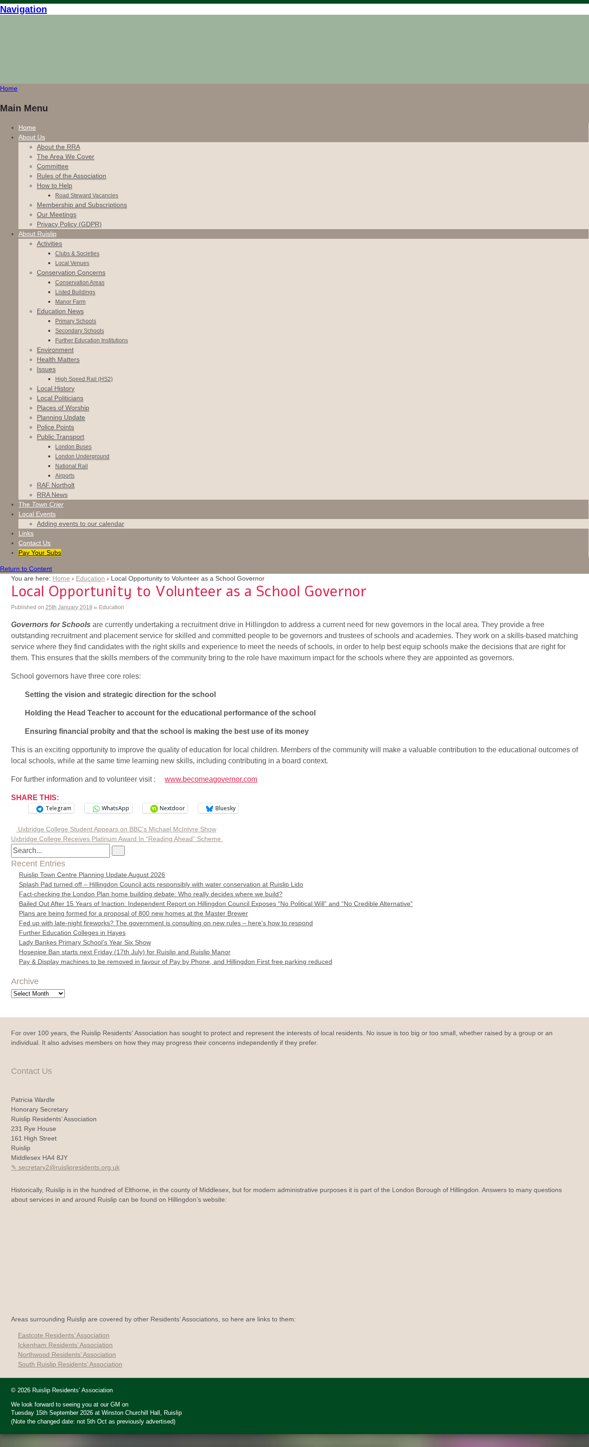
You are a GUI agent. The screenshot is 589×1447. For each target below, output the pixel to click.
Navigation (23, 9)
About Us (31, 137)
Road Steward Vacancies (86, 195)
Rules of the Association (71, 175)
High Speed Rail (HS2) (84, 379)
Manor (70, 302)
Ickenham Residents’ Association (65, 1345)
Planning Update (61, 417)
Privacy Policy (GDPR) (69, 224)
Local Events (37, 514)
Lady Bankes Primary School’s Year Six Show (85, 942)
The (41, 504)
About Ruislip (37, 233)
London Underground (82, 456)
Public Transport (60, 436)
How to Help (54, 185)
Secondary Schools (79, 331)
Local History (56, 388)
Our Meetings (56, 214)
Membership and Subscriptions (82, 204)
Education (90, 578)
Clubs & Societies (77, 253)
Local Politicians (60, 398)
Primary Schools (75, 321)
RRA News (52, 494)
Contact (34, 543)
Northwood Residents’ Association (67, 1354)
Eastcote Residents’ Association (64, 1335)
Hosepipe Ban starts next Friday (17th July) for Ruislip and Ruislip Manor (125, 952)
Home (27, 127)
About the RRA (58, 146)
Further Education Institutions (91, 340)
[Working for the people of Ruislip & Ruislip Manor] (25, 48)
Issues (46, 369)
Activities (49, 243)
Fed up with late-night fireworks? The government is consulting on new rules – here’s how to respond (166, 923)
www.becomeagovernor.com (211, 779)
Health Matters (58, 359)
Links (26, 533)
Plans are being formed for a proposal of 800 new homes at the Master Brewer (133, 913)
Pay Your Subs (39, 552)
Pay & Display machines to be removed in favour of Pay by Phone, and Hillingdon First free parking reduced (175, 961)
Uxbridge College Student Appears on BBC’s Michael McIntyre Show (116, 829)
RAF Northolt (56, 485)
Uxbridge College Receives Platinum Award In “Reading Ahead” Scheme (117, 838)
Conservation (71, 272)
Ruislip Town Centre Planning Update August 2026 (92, 874)
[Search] (118, 851)
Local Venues (72, 263)
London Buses (73, 447)
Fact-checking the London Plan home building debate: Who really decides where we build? (151, 894)
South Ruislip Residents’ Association (70, 1364)
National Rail (71, 466)
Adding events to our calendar (80, 523)
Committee (53, 166)
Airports (65, 476)
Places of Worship (63, 407)
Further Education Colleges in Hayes (72, 932)
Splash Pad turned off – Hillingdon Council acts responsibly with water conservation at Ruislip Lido (161, 884)
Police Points (55, 427)
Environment (55, 349)
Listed (75, 292)
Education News (60, 311)
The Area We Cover (65, 156)
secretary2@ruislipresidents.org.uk (69, 1167)
